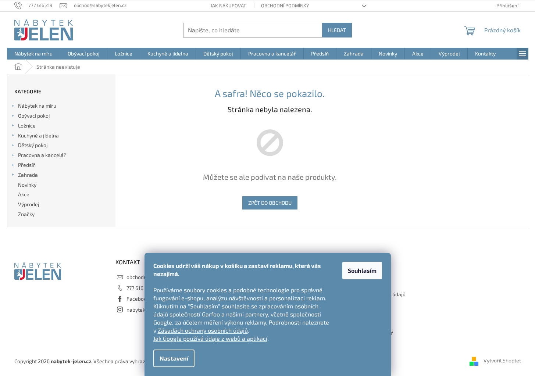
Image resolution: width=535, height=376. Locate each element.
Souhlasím (362, 270)
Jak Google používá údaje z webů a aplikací (210, 338)
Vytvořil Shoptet (502, 360)
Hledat (337, 30)
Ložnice (27, 125)
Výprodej (28, 204)
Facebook (137, 299)
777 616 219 (139, 288)
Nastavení (174, 358)
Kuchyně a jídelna (38, 135)
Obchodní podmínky (285, 5)
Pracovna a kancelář (42, 155)
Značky (26, 214)
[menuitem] (33, 54)
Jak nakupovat (228, 5)
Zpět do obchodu (270, 203)
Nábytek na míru (37, 106)
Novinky (27, 185)
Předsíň (27, 165)
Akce (23, 194)
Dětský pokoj (33, 145)
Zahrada (28, 175)
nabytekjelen (141, 310)
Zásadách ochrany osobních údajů (203, 330)
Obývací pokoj (34, 115)
